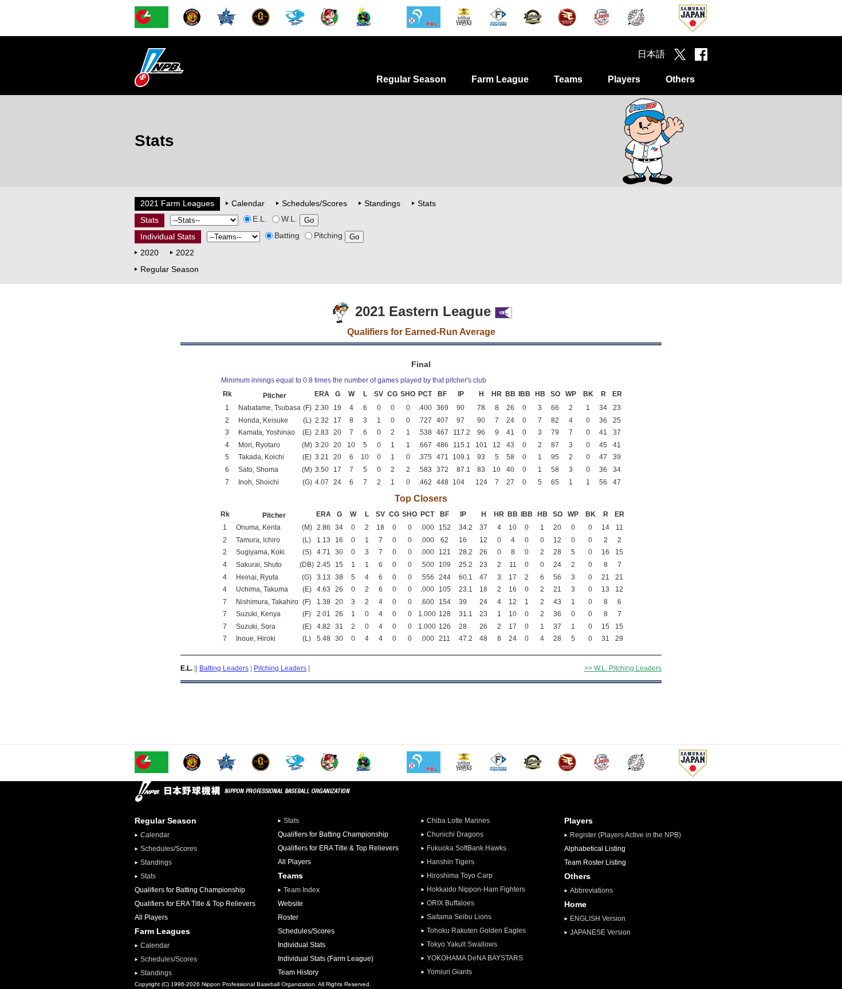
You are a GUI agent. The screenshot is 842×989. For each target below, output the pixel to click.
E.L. (260, 218)
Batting (287, 235)
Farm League (500, 79)
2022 (185, 252)
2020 (149, 252)
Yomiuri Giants (449, 972)
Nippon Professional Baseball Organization (188, 67)
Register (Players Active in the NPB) (629, 835)
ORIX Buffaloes (450, 903)
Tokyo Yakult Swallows (462, 944)
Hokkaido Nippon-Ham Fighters (476, 889)
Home (575, 904)
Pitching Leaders (280, 668)
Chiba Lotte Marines (458, 821)
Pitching (328, 235)
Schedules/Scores (314, 203)
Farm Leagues (162, 931)
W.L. (289, 218)
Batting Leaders (224, 668)
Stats (427, 203)
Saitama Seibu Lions (459, 917)
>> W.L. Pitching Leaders (623, 668)
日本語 (651, 54)
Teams (568, 79)
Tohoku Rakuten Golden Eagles (476, 931)
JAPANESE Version (600, 932)
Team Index (302, 890)
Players (624, 79)
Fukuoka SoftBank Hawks (466, 848)
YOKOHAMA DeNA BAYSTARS (475, 958)
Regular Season (411, 79)
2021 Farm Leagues (177, 203)
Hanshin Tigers (450, 862)
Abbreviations (591, 890)
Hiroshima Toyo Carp (460, 876)
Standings (382, 203)
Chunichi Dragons (455, 834)
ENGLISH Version (597, 919)
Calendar (248, 203)
